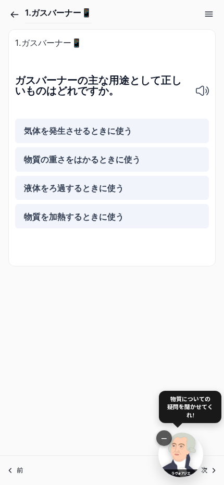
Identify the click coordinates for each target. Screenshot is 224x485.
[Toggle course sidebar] (209, 14)
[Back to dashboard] (14, 14)
